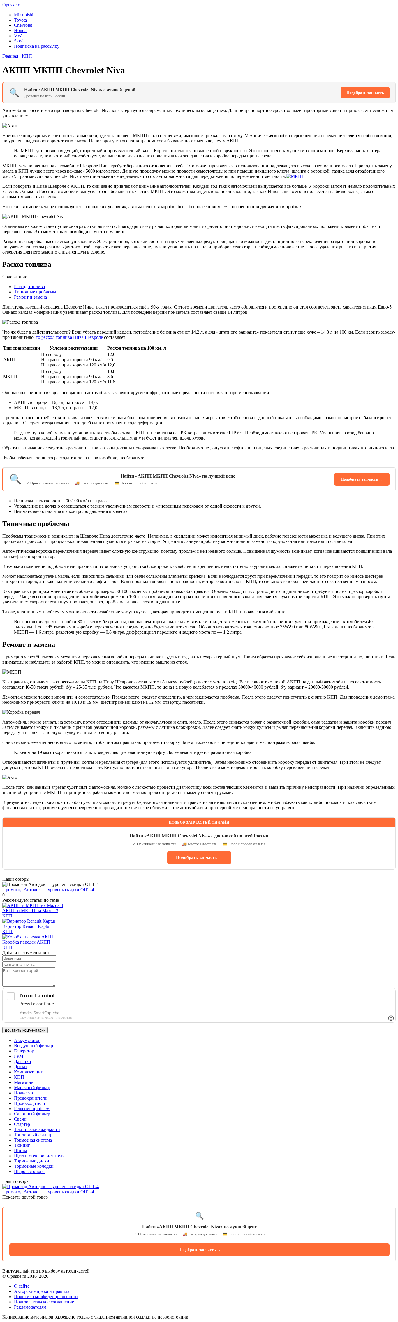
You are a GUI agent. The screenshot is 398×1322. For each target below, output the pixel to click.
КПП (7, 915)
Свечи (20, 1119)
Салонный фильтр (32, 1113)
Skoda (20, 40)
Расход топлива (29, 286)
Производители (29, 1103)
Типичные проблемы (35, 291)
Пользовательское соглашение (44, 1301)
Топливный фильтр (33, 1134)
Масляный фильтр (32, 1087)
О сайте (21, 1286)
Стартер (22, 1124)
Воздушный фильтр (33, 1045)
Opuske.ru (12, 4)
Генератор (24, 1050)
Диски (20, 1066)
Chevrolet (23, 25)
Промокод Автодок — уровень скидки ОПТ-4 (48, 889)
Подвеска (23, 1092)
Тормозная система (33, 1139)
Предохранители (30, 1098)
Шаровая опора (29, 1171)
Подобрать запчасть (365, 93)
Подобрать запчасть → (362, 479)
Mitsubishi (23, 14)
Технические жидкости (37, 1129)
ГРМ (18, 1056)
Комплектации (28, 1071)
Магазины (24, 1082)
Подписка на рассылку (36, 46)
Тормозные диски (31, 1160)
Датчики (22, 1061)
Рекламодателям (30, 1307)
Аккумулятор (27, 1040)
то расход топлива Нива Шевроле (69, 337)
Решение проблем (32, 1108)
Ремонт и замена (30, 297)
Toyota (20, 19)
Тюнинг (22, 1145)
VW (18, 35)
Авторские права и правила (41, 1291)
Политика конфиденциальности (46, 1296)
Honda (20, 30)
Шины (20, 1150)
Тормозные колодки (34, 1166)
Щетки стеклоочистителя (39, 1155)
